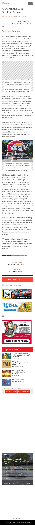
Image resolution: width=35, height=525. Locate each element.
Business (14, 255)
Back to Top (16, 519)
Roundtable (22, 255)
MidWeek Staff (9, 16)
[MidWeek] (10, 3)
